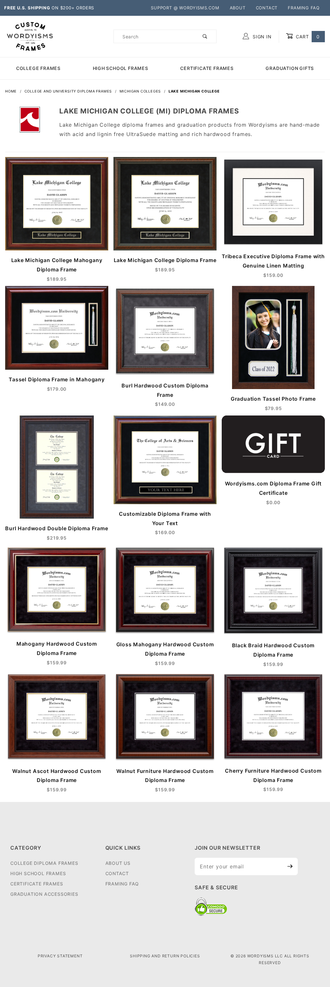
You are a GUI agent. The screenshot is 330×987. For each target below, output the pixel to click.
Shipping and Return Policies (165, 955)
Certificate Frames (206, 68)
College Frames (38, 68)
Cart (307, 36)
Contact (267, 7)
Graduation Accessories (44, 894)
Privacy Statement (60, 955)
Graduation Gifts (290, 68)
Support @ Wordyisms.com (185, 7)
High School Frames (120, 68)
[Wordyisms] (30, 36)
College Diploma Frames (44, 863)
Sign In (261, 36)
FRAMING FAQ (304, 7)
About (238, 7)
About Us (118, 863)
